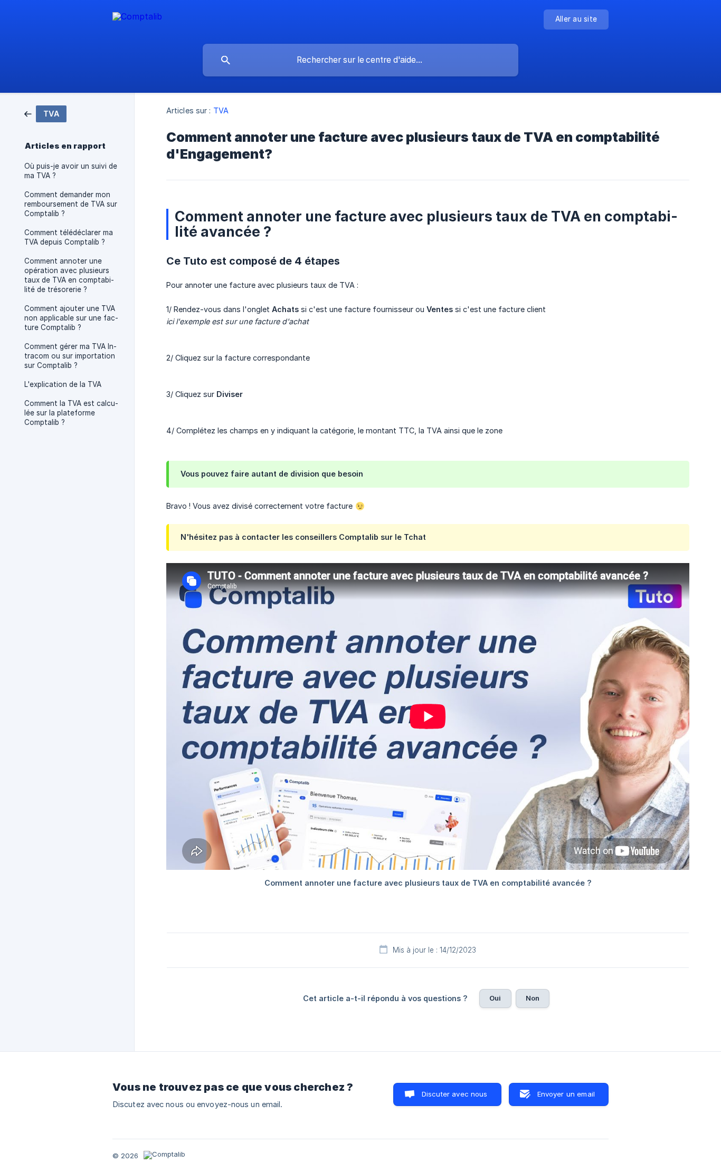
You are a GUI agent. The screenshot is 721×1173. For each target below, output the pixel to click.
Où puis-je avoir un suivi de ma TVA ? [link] (70, 171)
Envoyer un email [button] (566, 1094)
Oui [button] (495, 998)
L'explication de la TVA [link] (62, 384)
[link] (45, 113)
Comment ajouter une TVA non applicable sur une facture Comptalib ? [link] (71, 318)
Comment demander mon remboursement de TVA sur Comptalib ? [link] (70, 204)
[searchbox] (360, 60)
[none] (137, 18)
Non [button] (532, 998)
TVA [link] (221, 110)
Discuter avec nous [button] (455, 1094)
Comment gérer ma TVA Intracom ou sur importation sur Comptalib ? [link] (70, 356)
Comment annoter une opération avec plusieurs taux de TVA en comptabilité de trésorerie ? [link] (69, 275)
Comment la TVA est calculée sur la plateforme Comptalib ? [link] (71, 412)
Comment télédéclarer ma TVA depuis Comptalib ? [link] (68, 237)
